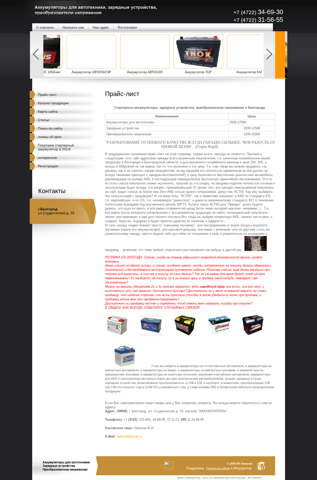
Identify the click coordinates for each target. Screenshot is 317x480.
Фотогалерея (127, 27)
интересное (47, 158)
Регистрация (48, 166)
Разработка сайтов (218, 468)
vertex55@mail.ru (129, 436)
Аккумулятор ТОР (210, 72)
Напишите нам (73, 27)
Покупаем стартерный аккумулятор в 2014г (56, 147)
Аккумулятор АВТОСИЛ (157, 72)
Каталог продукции (53, 103)
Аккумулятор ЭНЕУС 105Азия (50, 72)
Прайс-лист (47, 95)
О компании (45, 27)
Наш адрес (101, 27)
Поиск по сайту (50, 128)
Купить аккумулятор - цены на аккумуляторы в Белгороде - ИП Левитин (219, 477)
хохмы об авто (49, 137)
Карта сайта (47, 111)
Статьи (43, 120)
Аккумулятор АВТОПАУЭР (104, 72)
